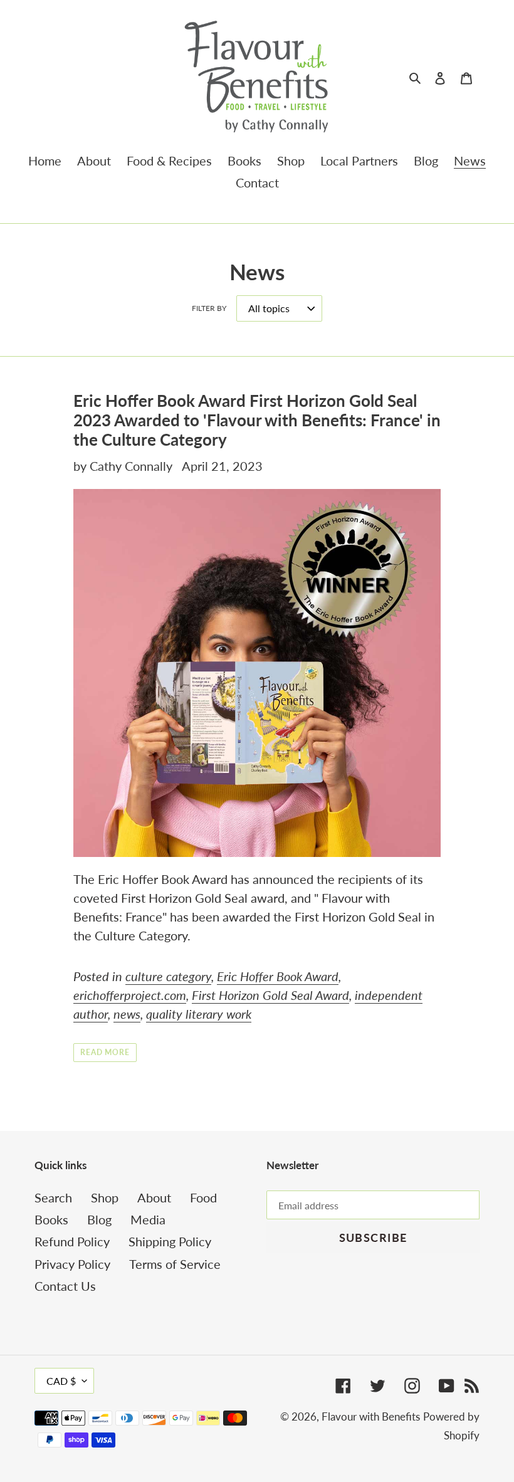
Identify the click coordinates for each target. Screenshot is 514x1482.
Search (53, 1197)
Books (51, 1219)
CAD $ (61, 1381)
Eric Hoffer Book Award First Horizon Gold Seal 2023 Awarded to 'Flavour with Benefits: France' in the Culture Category (257, 420)
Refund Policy (72, 1241)
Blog (99, 1219)
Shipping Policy (169, 1241)
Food (203, 1197)
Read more (105, 1052)
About (154, 1197)
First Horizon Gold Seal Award (270, 994)
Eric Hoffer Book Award (277, 976)
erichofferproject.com (129, 994)
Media (147, 1219)
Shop (104, 1197)
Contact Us (65, 1285)
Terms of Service (175, 1263)
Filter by (209, 308)
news (126, 1013)
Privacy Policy (72, 1263)
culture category (168, 976)
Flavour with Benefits (371, 1416)
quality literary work (198, 1013)
